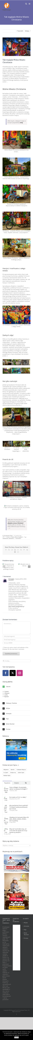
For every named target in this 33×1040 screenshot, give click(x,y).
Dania (12, 537)
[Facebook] (6, 673)
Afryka (26, 922)
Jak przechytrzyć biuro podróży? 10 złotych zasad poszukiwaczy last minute (18, 807)
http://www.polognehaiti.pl (16, 606)
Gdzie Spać (21, 772)
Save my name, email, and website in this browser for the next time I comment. (15, 648)
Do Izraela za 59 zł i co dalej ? (17, 797)
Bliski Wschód (26, 933)
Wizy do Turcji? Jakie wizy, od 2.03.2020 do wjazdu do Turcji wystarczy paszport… (18, 830)
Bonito (12, 769)
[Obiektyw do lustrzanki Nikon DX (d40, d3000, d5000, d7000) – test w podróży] (6, 817)
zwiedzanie (11, 538)
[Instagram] (20, 673)
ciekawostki (5, 538)
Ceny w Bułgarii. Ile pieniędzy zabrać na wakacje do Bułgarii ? (18, 788)
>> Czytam (6, 691)
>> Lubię (5, 695)
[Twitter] (13, 673)
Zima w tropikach (19, 537)
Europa (26, 938)
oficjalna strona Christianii (15, 523)
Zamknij (16, 1037)
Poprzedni (20, 31)
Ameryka (26, 926)
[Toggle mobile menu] (29, 4)
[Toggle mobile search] (26, 4)
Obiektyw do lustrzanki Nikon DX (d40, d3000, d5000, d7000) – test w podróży (19, 819)
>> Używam (6, 693)
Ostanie (16, 783)
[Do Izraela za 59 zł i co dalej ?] (6, 797)
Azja (25, 929)
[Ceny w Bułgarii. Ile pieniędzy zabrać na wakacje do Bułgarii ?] (6, 787)
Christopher (11, 579)
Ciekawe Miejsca (21, 769)
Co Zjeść (5, 772)
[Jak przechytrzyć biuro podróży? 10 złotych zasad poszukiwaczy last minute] (6, 805)
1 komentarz (18, 538)
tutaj (21, 122)
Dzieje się (13, 772)
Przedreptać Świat (8, 535)
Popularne (7, 783)
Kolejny (27, 31)
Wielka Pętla (6, 775)
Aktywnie (6, 769)
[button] (4, 566)
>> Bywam (6, 696)
